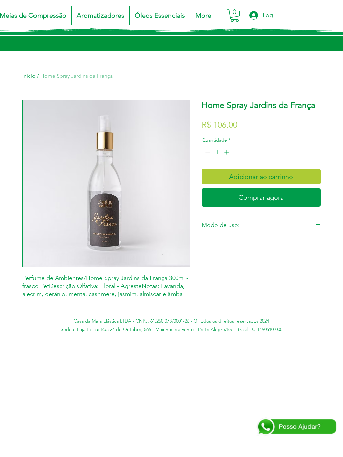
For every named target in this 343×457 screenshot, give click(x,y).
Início (29, 76)
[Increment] (227, 152)
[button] (235, 15)
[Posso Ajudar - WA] (296, 427)
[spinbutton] (217, 152)
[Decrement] (207, 152)
